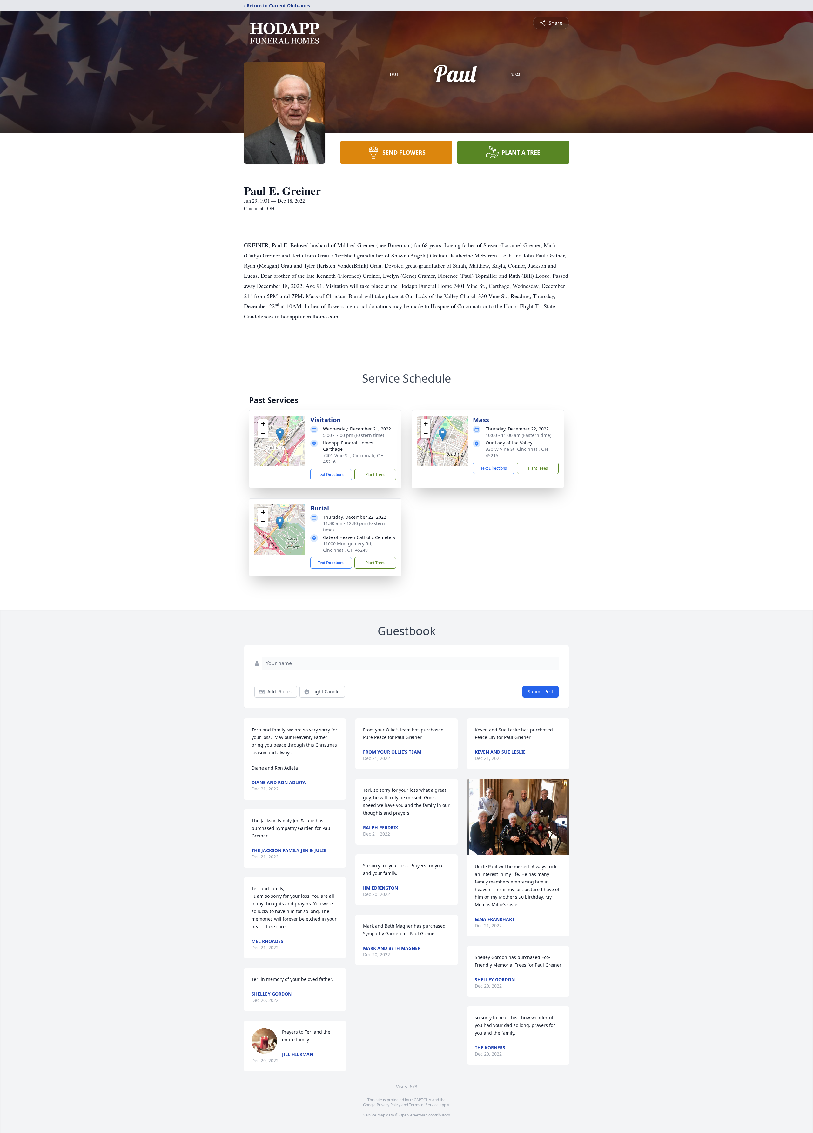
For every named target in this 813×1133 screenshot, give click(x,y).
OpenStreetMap (413, 1115)
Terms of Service (424, 1105)
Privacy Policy (388, 1105)
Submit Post (540, 692)
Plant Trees (375, 474)
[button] (280, 434)
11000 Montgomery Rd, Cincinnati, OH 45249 (348, 547)
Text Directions (331, 474)
